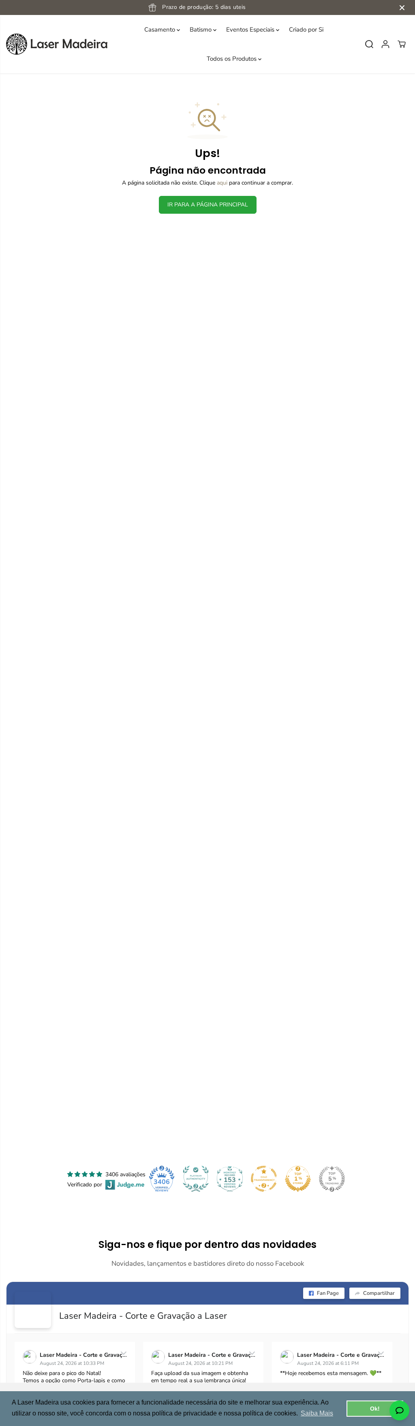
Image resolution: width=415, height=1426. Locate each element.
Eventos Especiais (251, 30)
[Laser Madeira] (56, 44)
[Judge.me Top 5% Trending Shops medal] (332, 1179)
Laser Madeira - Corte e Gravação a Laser (143, 1316)
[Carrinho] (401, 44)
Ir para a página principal (207, 204)
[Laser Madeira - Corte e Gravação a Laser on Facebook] (33, 1310)
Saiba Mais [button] (317, 1413)
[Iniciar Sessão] (385, 44)
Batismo (201, 30)
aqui (222, 183)
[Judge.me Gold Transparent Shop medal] (264, 1179)
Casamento (160, 30)
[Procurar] (369, 44)
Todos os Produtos (232, 59)
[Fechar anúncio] (402, 8)
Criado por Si (306, 30)
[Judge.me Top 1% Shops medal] (298, 1179)
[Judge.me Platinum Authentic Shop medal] (196, 1179)
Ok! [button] (375, 1408)
